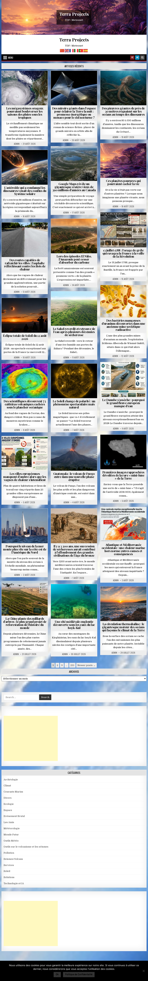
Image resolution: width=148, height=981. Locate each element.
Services (9, 865)
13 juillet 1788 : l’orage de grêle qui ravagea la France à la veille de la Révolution (123, 253)
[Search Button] (142, 57)
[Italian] (76, 50)
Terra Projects (74, 14)
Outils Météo (11, 840)
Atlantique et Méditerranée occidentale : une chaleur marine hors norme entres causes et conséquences (123, 549)
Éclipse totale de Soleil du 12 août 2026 (25, 337)
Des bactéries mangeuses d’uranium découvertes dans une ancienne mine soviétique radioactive (123, 325)
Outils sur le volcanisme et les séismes (26, 846)
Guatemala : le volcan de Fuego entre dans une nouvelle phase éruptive (74, 477)
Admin (16, 144)
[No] (143, 971)
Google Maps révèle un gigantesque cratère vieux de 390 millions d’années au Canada (74, 187)
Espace (58, 79)
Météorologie (38, 79)
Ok (57, 974)
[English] (67, 50)
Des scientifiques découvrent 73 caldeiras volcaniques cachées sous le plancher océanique (25, 404)
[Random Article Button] (132, 57)
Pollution (73, 79)
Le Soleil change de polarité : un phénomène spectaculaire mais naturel (74, 404)
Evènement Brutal (16, 79)
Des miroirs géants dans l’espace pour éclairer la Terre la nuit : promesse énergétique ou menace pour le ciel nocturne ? (74, 112)
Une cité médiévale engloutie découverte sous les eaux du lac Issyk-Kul (74, 625)
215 (72, 665)
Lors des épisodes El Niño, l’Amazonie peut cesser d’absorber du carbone (74, 259)
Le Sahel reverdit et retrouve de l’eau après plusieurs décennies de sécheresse (74, 332)
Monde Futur (26, 589)
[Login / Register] (137, 57)
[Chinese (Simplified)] (62, 50)
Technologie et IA (75, 83)
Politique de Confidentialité (78, 974)
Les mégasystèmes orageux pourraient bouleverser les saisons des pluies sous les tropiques (24, 112)
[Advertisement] (31, 738)
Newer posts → (86, 665)
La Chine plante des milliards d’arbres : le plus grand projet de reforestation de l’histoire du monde (24, 623)
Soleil (75, 372)
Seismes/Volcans (26, 372)
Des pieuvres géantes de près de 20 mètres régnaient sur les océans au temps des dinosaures (123, 111)
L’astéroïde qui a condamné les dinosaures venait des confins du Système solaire (24, 191)
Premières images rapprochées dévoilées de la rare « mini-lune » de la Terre (123, 475)
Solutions (90, 79)
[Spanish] (85, 50)
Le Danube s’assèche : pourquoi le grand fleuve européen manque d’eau (123, 403)
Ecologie (81, 300)
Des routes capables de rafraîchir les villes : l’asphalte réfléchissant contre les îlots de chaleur (24, 264)
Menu (10, 57)
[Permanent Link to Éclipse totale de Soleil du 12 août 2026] (25, 315)
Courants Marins (26, 517)
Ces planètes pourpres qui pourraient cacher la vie (123, 182)
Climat (67, 227)
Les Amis (9, 822)
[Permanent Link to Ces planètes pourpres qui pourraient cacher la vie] (123, 160)
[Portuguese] (81, 50)
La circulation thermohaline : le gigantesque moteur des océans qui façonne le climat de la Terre (123, 627)
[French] (71, 50)
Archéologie (118, 79)
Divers (134, 79)
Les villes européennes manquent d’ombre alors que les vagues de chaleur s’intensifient (24, 477)
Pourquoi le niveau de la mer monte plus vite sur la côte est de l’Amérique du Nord (24, 549)
